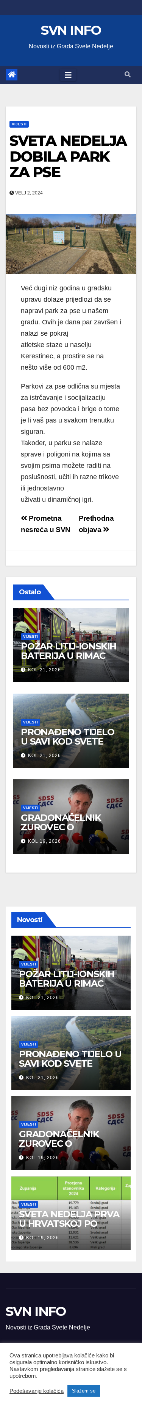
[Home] (11, 74)
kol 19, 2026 (44, 841)
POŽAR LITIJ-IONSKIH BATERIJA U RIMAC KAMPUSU (68, 656)
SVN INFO (71, 30)
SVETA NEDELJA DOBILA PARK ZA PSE (67, 156)
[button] (127, 74)
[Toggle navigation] (68, 75)
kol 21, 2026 (44, 669)
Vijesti (19, 124)
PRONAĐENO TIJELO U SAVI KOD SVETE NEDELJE (67, 741)
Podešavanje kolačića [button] (36, 1391)
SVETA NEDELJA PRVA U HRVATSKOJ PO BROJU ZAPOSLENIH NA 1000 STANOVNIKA (69, 1228)
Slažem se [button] (83, 1391)
